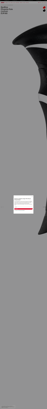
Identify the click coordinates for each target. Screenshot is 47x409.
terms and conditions (22, 210)
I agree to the (20, 210)
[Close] (32, 196)
